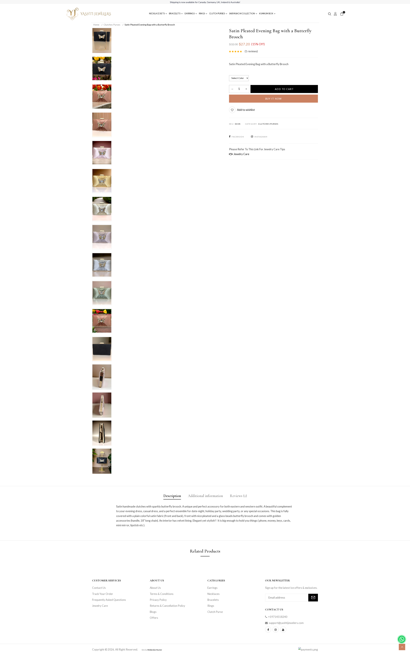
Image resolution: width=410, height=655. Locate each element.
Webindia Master (154, 650)
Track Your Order (102, 594)
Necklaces (213, 594)
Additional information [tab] (205, 496)
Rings (210, 605)
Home (96, 24)
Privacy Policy (158, 599)
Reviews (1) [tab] (238, 496)
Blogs (153, 611)
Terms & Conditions (161, 594)
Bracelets (213, 599)
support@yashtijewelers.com (286, 623)
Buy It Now (273, 98)
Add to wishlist (246, 109)
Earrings (212, 587)
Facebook (238, 136)
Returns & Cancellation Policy (167, 605)
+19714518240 (277, 616)
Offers (154, 617)
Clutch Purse (215, 611)
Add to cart (284, 89)
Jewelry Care (241, 154)
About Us (155, 587)
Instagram (260, 136)
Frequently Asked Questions (109, 599)
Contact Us (99, 587)
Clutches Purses (112, 24)
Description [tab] (172, 496)
